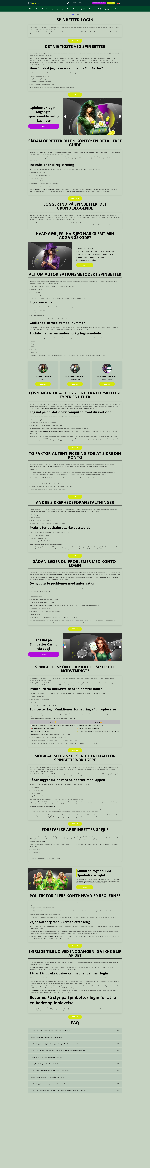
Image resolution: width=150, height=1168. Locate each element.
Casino (38, 9)
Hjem (30, 9)
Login (62, 9)
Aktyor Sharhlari (106, 8)
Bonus (69, 9)
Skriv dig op (75, 198)
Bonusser (32, 967)
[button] (120, 116)
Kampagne (76, 9)
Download (92, 9)
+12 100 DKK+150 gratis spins (79, 3)
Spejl (99, 9)
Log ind (111, 3)
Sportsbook (45, 9)
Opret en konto (99, 3)
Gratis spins (83, 8)
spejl (32, 844)
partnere (38, 852)
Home (72, 14)
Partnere (117, 9)
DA (120, 3)
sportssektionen (68, 298)
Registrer (37, 172)
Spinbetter (39, 32)
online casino (64, 53)
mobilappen (44, 774)
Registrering (54, 9)
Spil (75, 94)
